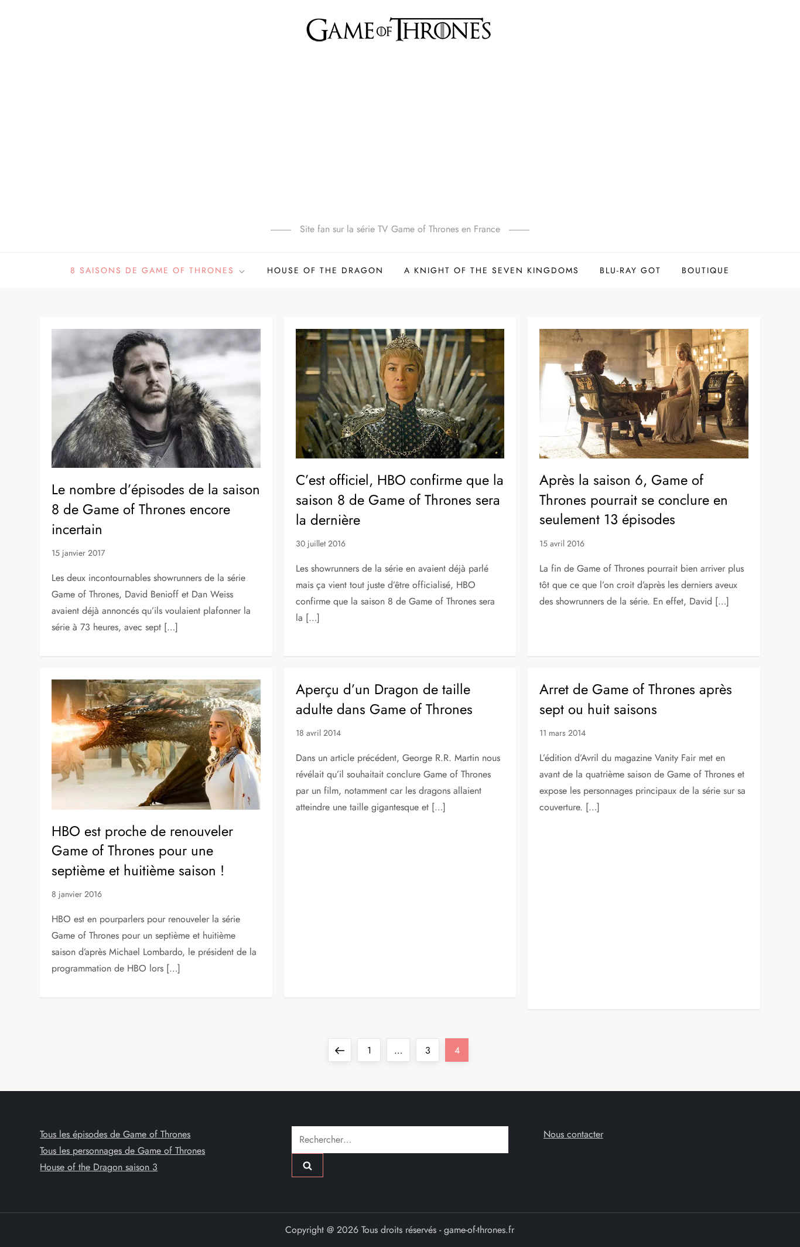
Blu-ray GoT (630, 270)
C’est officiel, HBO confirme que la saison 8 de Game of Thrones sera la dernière (400, 499)
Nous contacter (573, 1134)
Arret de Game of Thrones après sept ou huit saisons (635, 699)
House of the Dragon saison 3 (99, 1167)
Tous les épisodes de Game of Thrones (115, 1134)
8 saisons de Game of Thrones (152, 270)
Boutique (706, 270)
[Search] (307, 1165)
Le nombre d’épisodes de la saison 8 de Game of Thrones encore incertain (156, 509)
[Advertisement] (400, 132)
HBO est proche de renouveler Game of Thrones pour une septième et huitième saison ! (142, 851)
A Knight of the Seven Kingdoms (491, 270)
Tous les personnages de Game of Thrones (122, 1150)
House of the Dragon (325, 270)
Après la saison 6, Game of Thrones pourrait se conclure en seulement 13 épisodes (633, 499)
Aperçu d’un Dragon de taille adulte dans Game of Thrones (384, 699)
